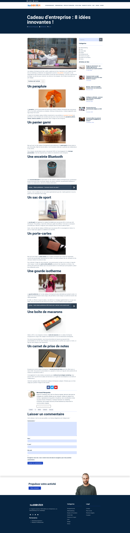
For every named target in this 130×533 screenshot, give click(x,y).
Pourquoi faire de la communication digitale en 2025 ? (94, 109)
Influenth (45, 409)
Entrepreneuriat (49, 5)
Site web (51, 409)
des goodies (60, 72)
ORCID (39, 409)
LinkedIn (31, 409)
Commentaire (31, 420)
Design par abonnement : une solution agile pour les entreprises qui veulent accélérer (94, 67)
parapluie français (68, 115)
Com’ (93, 5)
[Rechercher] (101, 39)
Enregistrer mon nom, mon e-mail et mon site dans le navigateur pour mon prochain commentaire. (49, 458)
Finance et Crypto (86, 5)
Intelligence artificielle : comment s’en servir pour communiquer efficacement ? (94, 98)
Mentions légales (90, 512)
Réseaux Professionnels (37, 522)
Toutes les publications (43, 406)
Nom (29, 438)
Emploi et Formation (69, 5)
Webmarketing (59, 5)
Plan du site (89, 510)
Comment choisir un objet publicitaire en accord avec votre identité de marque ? (94, 77)
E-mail (29, 444)
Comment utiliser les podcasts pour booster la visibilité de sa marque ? (93, 119)
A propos (88, 515)
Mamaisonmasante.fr (37, 520)
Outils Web (78, 5)
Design (97, 5)
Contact (88, 508)
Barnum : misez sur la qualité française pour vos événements (94, 87)
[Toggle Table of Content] (42, 81)
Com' (50, 26)
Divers (102, 5)
